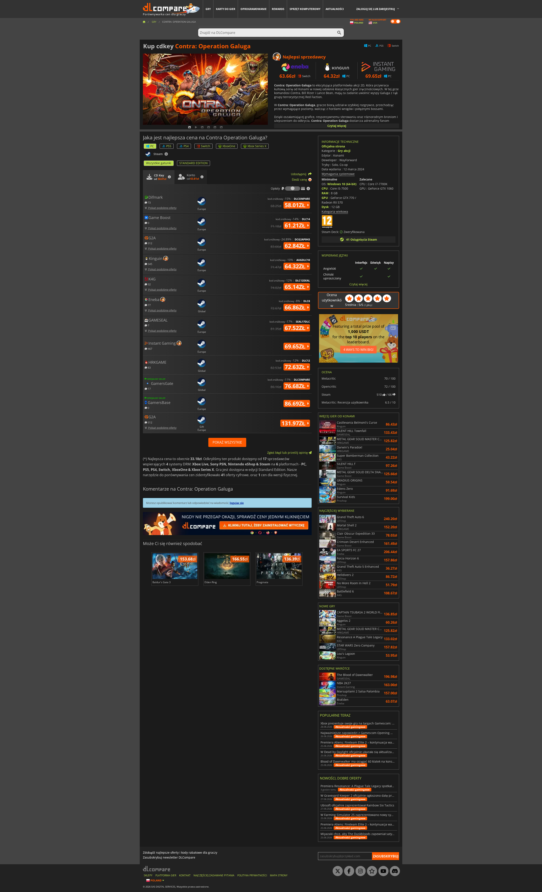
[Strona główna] (144, 21)
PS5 (168, 146)
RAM (325, 193)
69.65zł (296, 346)
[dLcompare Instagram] (359, 871)
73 (149, 202)
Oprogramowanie (254, 9)
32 (149, 284)
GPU (325, 198)
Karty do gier (225, 9)
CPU (325, 188)
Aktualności (335, 9)
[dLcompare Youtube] (382, 871)
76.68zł (296, 386)
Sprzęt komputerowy (305, 9)
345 (149, 263)
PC (152, 146)
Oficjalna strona (333, 146)
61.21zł (296, 225)
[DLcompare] (157, 868)
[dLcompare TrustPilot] (371, 871)
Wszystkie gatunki (158, 163)
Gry (208, 9)
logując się (237, 503)
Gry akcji (344, 151)
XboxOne (229, 146)
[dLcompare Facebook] (348, 871)
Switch (205, 146)
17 (149, 388)
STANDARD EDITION (193, 163)
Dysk (325, 207)
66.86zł (296, 307)
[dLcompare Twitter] (336, 871)
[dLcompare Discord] (394, 871)
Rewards (278, 9)
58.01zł (296, 205)
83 (149, 367)
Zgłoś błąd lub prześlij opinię (288, 453)
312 (149, 243)
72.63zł (296, 366)
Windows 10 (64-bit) (342, 184)
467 (149, 348)
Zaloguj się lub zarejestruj (375, 9)
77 (149, 305)
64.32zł (296, 266)
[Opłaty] (292, 188)
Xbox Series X (256, 146)
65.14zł (296, 286)
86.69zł (296, 403)
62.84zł (296, 245)
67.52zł (296, 328)
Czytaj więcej (336, 126)
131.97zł (294, 423)
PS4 (186, 146)
